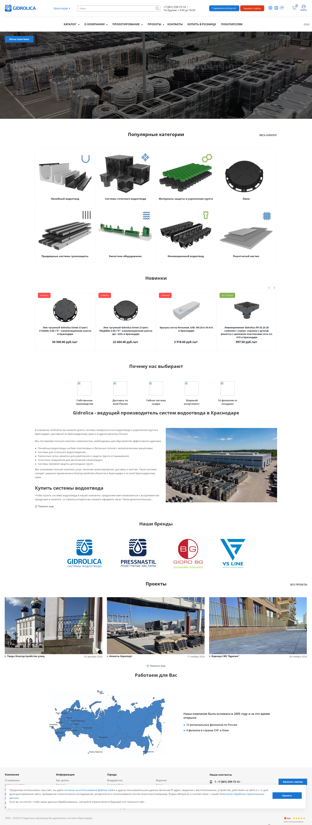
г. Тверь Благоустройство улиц (25, 656)
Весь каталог (268, 135)
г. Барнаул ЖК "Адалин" (224, 656)
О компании (94, 24)
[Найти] (157, 8)
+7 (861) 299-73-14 (175, 7)
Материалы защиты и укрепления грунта (186, 198)
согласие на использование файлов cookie (89, 790)
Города (112, 774)
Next (274, 288)
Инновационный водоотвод (186, 256)
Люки (246, 198)
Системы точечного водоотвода (125, 198)
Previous (269, 288)
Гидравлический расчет (224, 8)
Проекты (154, 24)
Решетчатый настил (246, 256)
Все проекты (298, 584)
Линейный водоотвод (65, 198)
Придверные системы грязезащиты (65, 256)
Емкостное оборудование (125, 256)
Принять (287, 795)
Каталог (70, 24)
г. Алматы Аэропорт (119, 656)
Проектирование (126, 24)
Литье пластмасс (19, 39)
